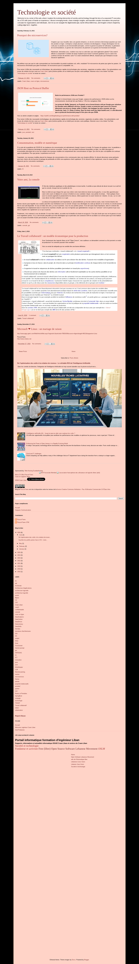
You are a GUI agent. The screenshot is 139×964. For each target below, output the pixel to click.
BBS (54, 310)
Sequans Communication (23, 510)
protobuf (28, 132)
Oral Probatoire (20, 730)
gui (29, 225)
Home (73, 351)
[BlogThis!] (47, 78)
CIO (16, 602)
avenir (17, 595)
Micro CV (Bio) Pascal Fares (24, 474)
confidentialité (19, 609)
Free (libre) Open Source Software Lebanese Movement (68, 748)
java (16, 662)
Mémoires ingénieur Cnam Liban (25, 727)
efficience (69, 297)
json (23, 132)
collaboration (50, 259)
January (22, 549)
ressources (51, 283)
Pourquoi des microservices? (32, 35)
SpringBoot (18, 696)
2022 (19, 560)
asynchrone (84, 268)
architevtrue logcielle (21, 593)
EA (16, 636)
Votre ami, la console (28, 179)
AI (23, 169)
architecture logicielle (21, 590)
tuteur (17, 708)
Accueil (17, 507)
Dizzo (73, 960)
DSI (16, 633)
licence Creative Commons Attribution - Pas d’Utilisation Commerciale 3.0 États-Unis (83, 489)
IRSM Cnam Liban (21, 480)
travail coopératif (83, 251)
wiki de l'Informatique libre (79, 759)
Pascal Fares (24, 489)
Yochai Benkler (67, 301)
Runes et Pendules (21, 693)
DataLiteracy (19, 624)
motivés (101, 283)
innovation (18, 660)
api (16, 583)
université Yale (94, 301)
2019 (19, 566)
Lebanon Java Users (77, 764)
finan (16, 643)
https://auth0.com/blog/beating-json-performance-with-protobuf (60, 116)
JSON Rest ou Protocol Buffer (33, 88)
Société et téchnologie (78, 766)
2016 (19, 571)
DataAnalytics (19, 617)
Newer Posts (23, 351)
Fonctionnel (18, 645)
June (21, 535)
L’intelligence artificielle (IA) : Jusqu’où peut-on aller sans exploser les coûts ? (50, 433)
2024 (19, 555)
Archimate (18, 586)
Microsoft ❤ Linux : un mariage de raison (39, 329)
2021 (19, 563)
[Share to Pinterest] (53, 78)
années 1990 (32, 307)
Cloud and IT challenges (33, 453)
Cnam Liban (44, 71)
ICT (16, 657)
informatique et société (25, 73)
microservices (44, 81)
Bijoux (17, 598)
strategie (18, 698)
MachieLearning (20, 672)
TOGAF (17, 703)
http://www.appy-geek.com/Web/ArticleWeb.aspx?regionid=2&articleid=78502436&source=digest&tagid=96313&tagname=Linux (57, 333)
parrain (17, 681)
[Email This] (45, 78)
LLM (16, 669)
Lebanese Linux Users (78, 762)
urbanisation (19, 710)
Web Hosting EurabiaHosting (34, 471)
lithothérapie (19, 667)
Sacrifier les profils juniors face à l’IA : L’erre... (33, 540)
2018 (19, 569)
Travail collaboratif (28, 318)
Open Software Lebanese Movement (82, 757)
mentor (17, 674)
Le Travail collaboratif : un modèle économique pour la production (52, 236)
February (22, 546)
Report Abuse (20, 716)
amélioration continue (82, 263)
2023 (19, 558)
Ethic (16, 641)
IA (16, 655)
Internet (60, 293)
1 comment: (33, 315)
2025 (19, 552)
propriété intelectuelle (21, 684)
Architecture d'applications (23, 588)
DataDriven (18, 621)
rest (33, 132)
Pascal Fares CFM (23, 522)
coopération (66, 254)
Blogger (86, 960)
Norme (17, 679)
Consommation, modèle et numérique (37, 142)
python (17, 688)
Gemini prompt (19, 648)
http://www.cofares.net (24, 339)
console (24, 225)
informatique (46, 293)
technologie (18, 700)
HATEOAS (18, 653)
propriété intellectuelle (90, 303)
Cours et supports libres (22, 476)
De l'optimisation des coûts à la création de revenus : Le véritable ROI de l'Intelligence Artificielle (53, 363)
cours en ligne (35, 81)
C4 (16, 600)
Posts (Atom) (74, 358)
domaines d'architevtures (23, 631)
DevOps (17, 629)
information (61, 272)
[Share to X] (49, 78)
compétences (49, 281)
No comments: (36, 78)
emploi (17, 638)
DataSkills (18, 626)
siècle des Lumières (80, 290)
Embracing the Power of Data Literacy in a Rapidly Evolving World (47, 443)
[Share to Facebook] (51, 78)
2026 (19, 532)
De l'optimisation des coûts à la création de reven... (35, 537)
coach (17, 607)
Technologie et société (46, 12)
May (20, 543)
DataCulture (18, 619)
